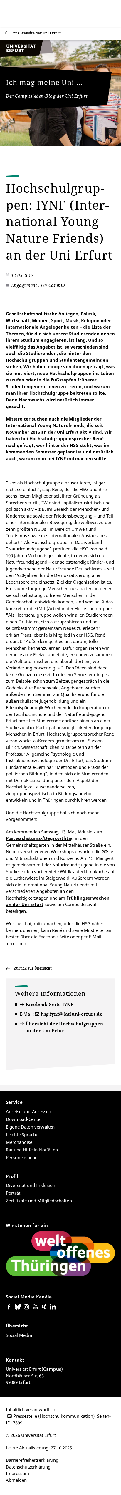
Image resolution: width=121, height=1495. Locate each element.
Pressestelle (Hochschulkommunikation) (54, 1416)
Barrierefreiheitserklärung (32, 1460)
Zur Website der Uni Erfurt (37, 33)
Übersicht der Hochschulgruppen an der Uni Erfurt (64, 1027)
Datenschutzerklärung (28, 1467)
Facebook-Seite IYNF (49, 1004)
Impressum (17, 1473)
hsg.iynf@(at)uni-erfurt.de (71, 1014)
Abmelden (16, 1480)
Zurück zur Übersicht (33, 968)
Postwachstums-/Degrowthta (38, 838)
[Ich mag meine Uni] (26, 55)
